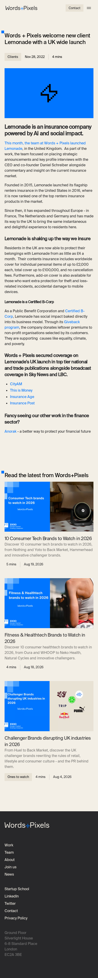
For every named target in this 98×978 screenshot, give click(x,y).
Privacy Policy (16, 918)
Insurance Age (22, 396)
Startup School (17, 889)
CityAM (16, 384)
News (9, 874)
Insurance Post (22, 403)
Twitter (10, 903)
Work (9, 845)
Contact (74, 8)
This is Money (21, 390)
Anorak (10, 431)
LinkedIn (12, 896)
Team (9, 852)
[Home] (21, 8)
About (10, 859)
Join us (10, 867)
